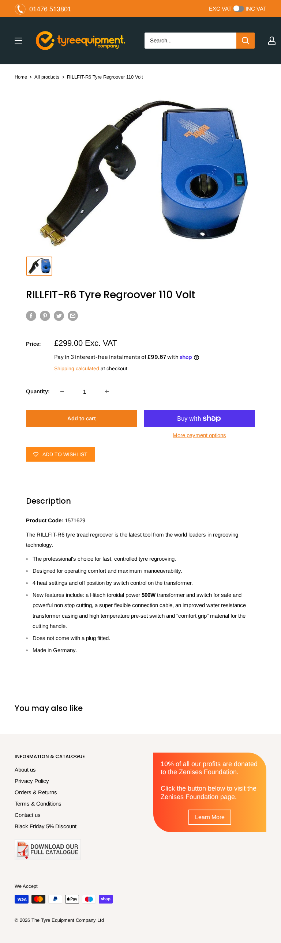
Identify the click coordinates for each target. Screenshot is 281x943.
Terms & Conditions (38, 803)
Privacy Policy (32, 781)
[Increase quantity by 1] (107, 391)
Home (21, 77)
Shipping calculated (76, 368)
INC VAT (256, 9)
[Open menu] (18, 40)
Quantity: (38, 391)
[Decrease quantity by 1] (62, 391)
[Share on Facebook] (31, 315)
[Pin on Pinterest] (45, 315)
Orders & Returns (36, 792)
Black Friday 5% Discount (45, 826)
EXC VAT (220, 9)
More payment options (199, 435)
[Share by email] (73, 315)
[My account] (272, 41)
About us (25, 769)
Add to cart (81, 418)
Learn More (210, 817)
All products (47, 77)
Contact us (28, 815)
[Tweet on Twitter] (59, 315)
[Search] (245, 41)
